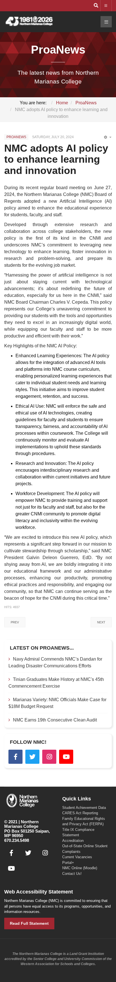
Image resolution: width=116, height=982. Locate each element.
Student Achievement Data (84, 808)
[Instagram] (49, 757)
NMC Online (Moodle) (79, 868)
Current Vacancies (77, 857)
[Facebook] (15, 757)
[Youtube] (66, 757)
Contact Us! (72, 873)
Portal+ (68, 862)
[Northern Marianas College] (29, 21)
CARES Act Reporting (80, 813)
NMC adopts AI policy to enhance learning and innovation (56, 159)
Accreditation (73, 840)
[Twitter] (32, 757)
